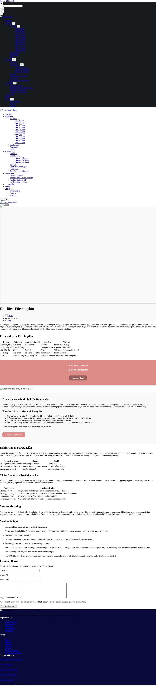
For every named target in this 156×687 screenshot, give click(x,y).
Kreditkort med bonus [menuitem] (18, 92)
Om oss (8, 642)
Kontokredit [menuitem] (14, 78)
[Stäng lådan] (1, 14)
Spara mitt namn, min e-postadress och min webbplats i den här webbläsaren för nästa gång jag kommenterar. (44, 602)
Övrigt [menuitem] (7, 99)
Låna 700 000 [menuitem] (20, 48)
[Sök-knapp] (2, 10)
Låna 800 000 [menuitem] (20, 50)
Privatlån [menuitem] (8, 23)
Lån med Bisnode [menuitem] (21, 67)
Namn (3, 570)
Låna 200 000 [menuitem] (20, 35)
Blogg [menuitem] (7, 96)
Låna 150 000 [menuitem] (20, 33)
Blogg (7, 640)
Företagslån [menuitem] (9, 94)
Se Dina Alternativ (13, 434)
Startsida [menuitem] (8, 21)
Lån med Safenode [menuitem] (22, 72)
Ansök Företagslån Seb (9, 670)
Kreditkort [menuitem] (9, 83)
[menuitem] (13, 23)
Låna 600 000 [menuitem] (20, 46)
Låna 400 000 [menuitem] (20, 42)
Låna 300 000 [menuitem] (20, 40)
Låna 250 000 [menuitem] (20, 37)
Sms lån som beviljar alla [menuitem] (19, 80)
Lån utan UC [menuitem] (15, 65)
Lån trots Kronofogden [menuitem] (18, 76)
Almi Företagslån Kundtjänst (11, 659)
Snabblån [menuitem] (8, 60)
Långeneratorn (11, 622)
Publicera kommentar (8, 606)
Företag (8, 320)
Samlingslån (10, 628)
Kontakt (8, 644)
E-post (3, 575)
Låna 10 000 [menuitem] (19, 29)
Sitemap (8, 646)
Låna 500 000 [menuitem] (20, 44)
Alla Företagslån (6, 664)
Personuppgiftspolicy (13, 653)
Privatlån (9, 626)
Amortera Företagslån (8, 675)
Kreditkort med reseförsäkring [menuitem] (21, 88)
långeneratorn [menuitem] (15, 102)
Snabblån (9, 631)
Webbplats (4, 579)
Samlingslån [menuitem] (14, 53)
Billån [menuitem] (12, 57)
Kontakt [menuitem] (13, 106)
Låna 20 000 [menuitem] (19, 31)
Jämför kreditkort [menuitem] (16, 86)
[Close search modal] (1, 3)
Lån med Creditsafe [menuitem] (22, 69)
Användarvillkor (12, 651)
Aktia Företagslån (7, 680)
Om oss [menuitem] (13, 104)
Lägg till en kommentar (9, 597)
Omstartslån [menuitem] (14, 55)
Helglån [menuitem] (13, 74)
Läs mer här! (78, 378)
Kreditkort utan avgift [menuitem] (18, 90)
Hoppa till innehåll (7, 1)
